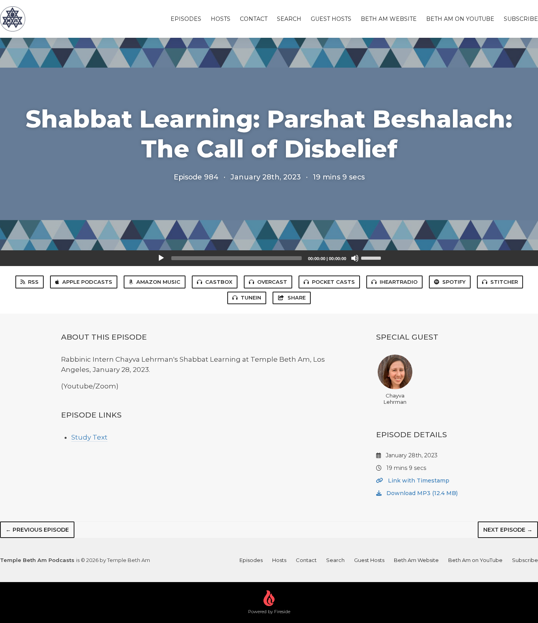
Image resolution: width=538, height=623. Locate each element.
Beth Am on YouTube (460, 18)
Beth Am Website (389, 18)
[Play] (161, 258)
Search (289, 18)
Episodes (186, 18)
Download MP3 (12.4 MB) (421, 493)
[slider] (372, 257)
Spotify (454, 282)
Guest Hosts (331, 18)
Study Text (89, 437)
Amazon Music (158, 282)
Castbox (218, 282)
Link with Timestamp (417, 480)
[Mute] (355, 258)
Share (297, 297)
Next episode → (507, 529)
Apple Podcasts (87, 282)
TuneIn (251, 297)
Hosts (220, 18)
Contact (253, 18)
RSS (33, 282)
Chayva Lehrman (395, 398)
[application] (269, 258)
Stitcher (504, 282)
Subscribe (521, 18)
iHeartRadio (398, 282)
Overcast (272, 282)
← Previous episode (37, 529)
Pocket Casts (333, 282)
